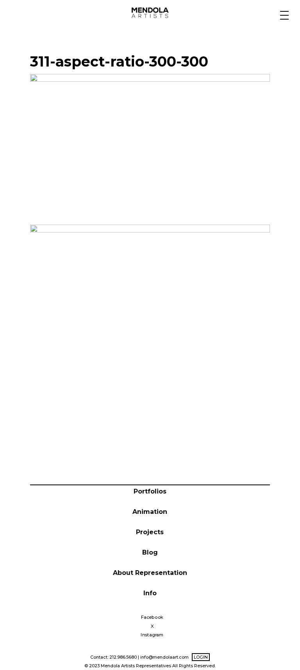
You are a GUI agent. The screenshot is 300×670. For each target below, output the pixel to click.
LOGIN (201, 657)
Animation (149, 511)
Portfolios (150, 491)
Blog (150, 552)
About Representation (150, 572)
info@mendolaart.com (164, 657)
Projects (150, 532)
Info (150, 593)
